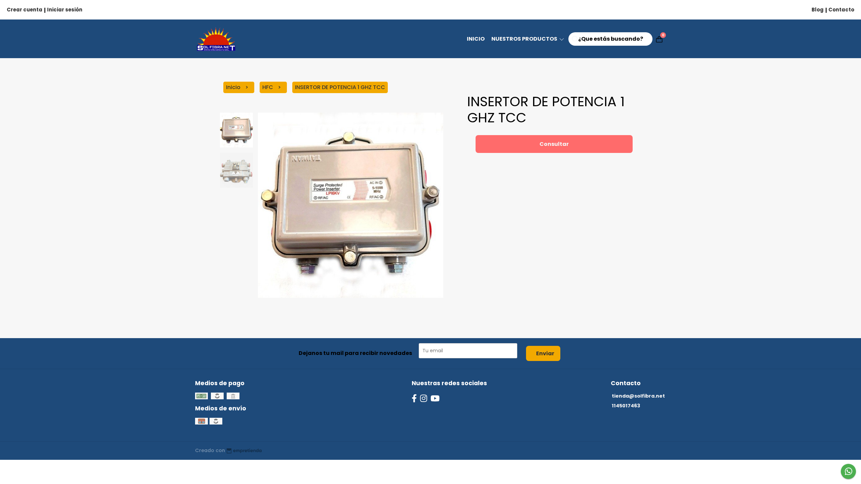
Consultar (554, 144)
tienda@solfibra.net (638, 396)
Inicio (476, 39)
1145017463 (626, 405)
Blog (818, 9)
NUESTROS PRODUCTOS (524, 39)
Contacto (841, 9)
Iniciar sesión (64, 9)
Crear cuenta (24, 9)
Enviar (545, 353)
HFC (268, 87)
